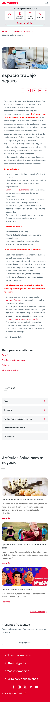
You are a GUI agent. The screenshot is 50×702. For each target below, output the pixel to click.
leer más (6, 518)
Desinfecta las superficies (17, 190)
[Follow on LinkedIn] (30, 687)
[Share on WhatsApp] (46, 90)
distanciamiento (13, 319)
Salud (4, 365)
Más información (37, 611)
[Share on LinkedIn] (34, 90)
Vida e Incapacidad (10, 370)
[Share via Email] (40, 90)
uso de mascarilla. (30, 319)
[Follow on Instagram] (19, 687)
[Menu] (46, 3)
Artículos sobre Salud (23, 31)
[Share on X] (23, 90)
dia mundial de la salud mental (17, 589)
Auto (4, 355)
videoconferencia (13, 300)
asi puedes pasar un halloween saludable (23, 499)
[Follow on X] (25, 687)
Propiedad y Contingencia (13, 360)
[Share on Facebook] (29, 90)
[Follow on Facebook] (13, 687)
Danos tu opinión (25, 23)
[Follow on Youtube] (36, 687)
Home (4, 31)
